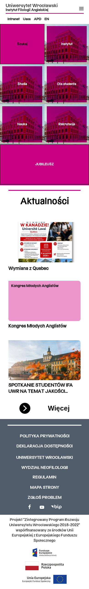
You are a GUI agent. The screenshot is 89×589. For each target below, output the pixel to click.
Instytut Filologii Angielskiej (27, 10)
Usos (27, 19)
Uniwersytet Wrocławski (32, 6)
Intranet (14, 19)
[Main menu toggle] (81, 9)
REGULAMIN (44, 477)
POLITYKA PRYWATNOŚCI (44, 436)
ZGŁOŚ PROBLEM (45, 497)
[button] (22, 44)
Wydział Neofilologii (44, 468)
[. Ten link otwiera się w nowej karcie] (29, 506)
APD (37, 19)
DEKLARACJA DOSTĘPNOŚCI (44, 446)
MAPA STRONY (44, 487)
